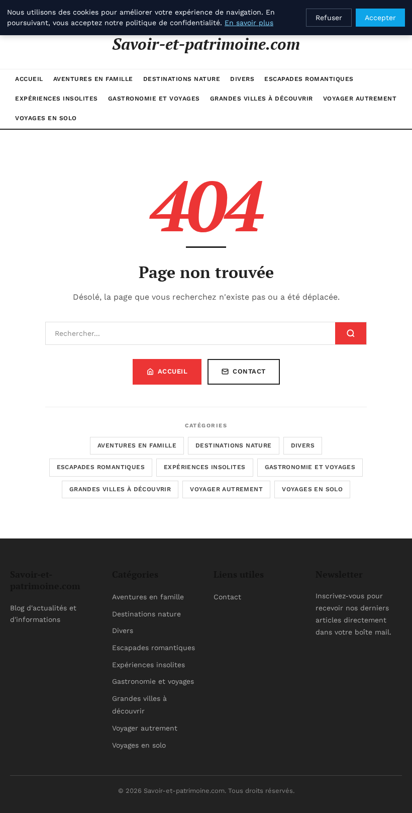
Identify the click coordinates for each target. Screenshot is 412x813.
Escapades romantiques (309, 78)
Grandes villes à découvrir (261, 98)
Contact (249, 371)
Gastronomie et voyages (154, 98)
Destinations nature (182, 78)
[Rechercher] (350, 333)
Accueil (29, 78)
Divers (242, 78)
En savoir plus (249, 23)
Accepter (380, 18)
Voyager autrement (360, 98)
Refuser (329, 18)
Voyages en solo (46, 118)
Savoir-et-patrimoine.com (206, 43)
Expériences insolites (56, 98)
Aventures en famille (93, 78)
